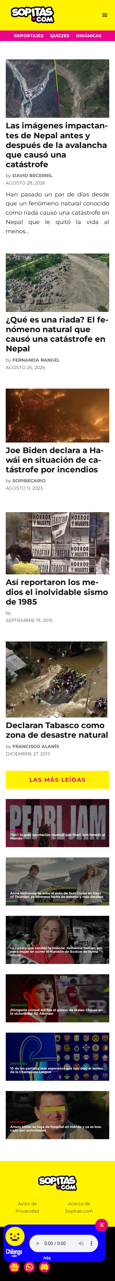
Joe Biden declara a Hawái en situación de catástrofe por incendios (55, 459)
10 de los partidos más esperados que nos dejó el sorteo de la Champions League (56, 1070)
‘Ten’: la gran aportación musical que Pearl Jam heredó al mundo (57, 836)
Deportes (18, 943)
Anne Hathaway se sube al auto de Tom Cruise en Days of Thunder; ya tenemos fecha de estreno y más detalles (56, 895)
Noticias (17, 1122)
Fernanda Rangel (36, 360)
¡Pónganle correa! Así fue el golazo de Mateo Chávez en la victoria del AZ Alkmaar (56, 1012)
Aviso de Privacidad (27, 1207)
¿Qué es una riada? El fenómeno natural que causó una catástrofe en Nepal (57, 334)
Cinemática (20, 888)
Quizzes (59, 35)
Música (16, 830)
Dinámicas (88, 35)
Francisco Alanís (35, 746)
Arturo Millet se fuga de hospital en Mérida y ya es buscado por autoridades (56, 1128)
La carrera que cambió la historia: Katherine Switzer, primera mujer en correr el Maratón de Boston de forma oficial (56, 951)
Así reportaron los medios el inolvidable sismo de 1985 (57, 591)
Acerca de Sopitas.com (79, 1207)
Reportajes (28, 35)
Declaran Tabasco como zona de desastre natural (57, 730)
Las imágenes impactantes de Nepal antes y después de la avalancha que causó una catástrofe (57, 145)
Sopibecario (29, 481)
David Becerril (32, 175)
